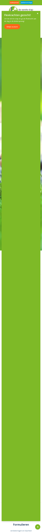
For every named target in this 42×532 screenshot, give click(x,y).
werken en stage (26, 2)
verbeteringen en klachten (21, 530)
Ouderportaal (14, 2)
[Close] (37, 13)
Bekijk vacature (12, 27)
